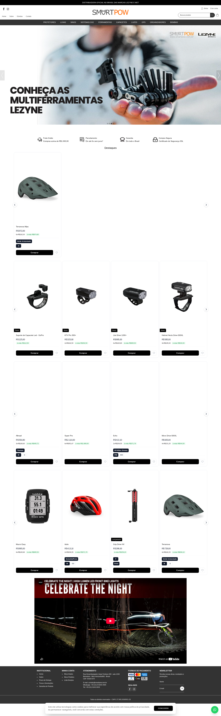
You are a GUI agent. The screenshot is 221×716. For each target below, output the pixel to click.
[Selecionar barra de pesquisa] (212, 15)
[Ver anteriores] (15, 205)
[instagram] (8, 9)
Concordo (163, 708)
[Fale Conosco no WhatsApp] (214, 709)
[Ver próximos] (206, 205)
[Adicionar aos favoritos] (56, 252)
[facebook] (4, 9)
